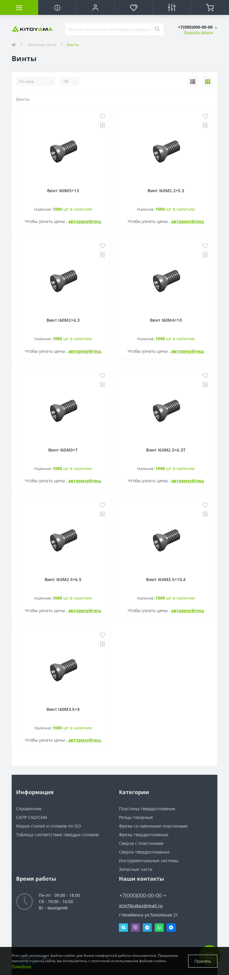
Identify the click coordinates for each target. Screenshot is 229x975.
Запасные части (42, 44)
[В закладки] (102, 117)
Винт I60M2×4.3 (63, 320)
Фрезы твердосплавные (143, 834)
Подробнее (21, 966)
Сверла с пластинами (141, 843)
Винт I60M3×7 (63, 450)
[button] (197, 27)
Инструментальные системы (148, 860)
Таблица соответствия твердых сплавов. (58, 834)
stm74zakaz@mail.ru (141, 905)
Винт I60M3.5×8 (63, 709)
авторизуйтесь (84, 221)
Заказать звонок (198, 32)
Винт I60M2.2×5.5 (166, 190)
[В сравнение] (102, 126)
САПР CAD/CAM (31, 817)
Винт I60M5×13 (63, 190)
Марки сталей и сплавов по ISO (48, 826)
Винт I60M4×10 (166, 320)
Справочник (28, 808)
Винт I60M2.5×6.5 (63, 579)
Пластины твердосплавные (147, 808)
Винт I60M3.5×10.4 (165, 579)
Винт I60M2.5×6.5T (165, 450)
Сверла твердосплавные (144, 852)
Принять (202, 961)
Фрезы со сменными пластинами (153, 826)
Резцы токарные (136, 817)
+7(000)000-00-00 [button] (140, 895)
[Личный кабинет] (95, 7)
